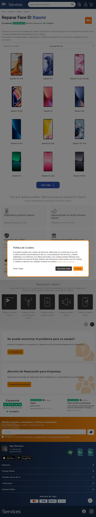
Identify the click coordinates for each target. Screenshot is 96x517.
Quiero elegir (18, 269)
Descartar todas (63, 268)
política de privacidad (65, 261)
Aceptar (78, 268)
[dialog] (48, 258)
